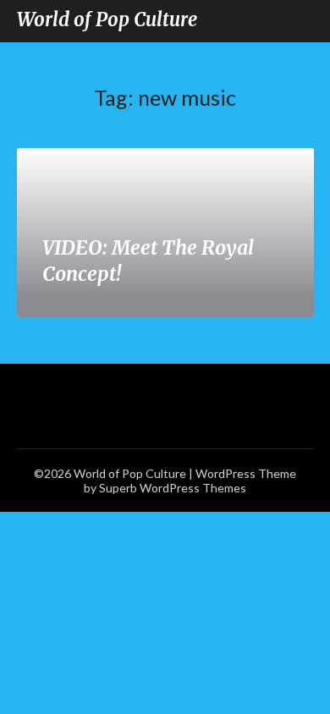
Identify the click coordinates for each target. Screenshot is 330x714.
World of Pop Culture (107, 19)
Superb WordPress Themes (172, 488)
